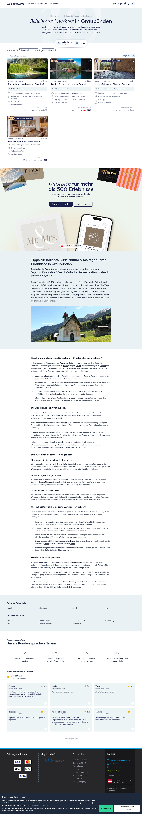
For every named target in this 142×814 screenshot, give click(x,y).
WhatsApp (114, 764)
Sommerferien (44, 620)
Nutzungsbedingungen (81, 775)
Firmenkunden (78, 766)
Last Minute (53, 4)
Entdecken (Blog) (79, 763)
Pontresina (64, 363)
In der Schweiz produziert (72, 246)
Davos (78, 366)
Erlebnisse (32, 4)
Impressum (77, 778)
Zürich (46, 544)
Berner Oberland (76, 541)
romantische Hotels (62, 469)
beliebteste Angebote (73, 562)
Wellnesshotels (36, 469)
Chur (43, 398)
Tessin (72, 544)
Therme (41, 482)
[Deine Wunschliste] (128, 4)
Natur (37, 379)
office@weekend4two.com (120, 760)
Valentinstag (109, 620)
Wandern (67, 423)
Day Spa (34, 482)
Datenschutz (77, 769)
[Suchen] (133, 4)
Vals (44, 413)
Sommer (36, 363)
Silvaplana (43, 608)
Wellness (101, 565)
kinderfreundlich (45, 624)
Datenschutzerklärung (40, 805)
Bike (8, 624)
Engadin (103, 366)
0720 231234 (115, 767)
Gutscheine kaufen (80, 760)
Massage (48, 482)
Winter (65, 366)
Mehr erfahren (83, 204)
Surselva (91, 445)
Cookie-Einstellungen (81, 772)
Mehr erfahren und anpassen (127, 808)
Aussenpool (76, 584)
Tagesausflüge (36, 479)
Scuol (45, 368)
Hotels (64, 442)
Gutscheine (42, 4)
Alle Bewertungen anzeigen (71, 739)
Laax (85, 363)
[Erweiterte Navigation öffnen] (61, 4)
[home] (15, 3)
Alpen (86, 376)
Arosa (58, 432)
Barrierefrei (76, 624)
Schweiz (67, 398)
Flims (81, 391)
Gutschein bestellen (61, 204)
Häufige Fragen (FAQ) (81, 781)
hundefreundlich (78, 620)
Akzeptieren (106, 808)
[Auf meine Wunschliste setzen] (45, 61)
